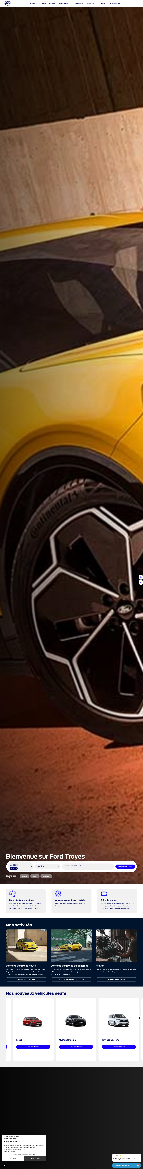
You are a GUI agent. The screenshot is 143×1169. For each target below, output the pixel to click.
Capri (35, 876)
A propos (102, 3)
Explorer (46, 876)
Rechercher (125, 866)
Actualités (90, 3)
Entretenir (52, 3)
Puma (24, 876)
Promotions (78, 3)
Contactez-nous (114, 3)
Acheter (32, 3)
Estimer (43, 3)
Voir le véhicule (27, 1047)
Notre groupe (63, 3)
